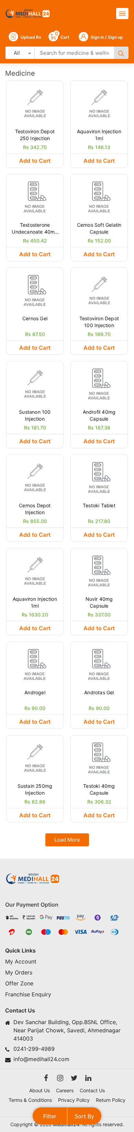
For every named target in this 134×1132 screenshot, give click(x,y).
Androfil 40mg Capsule (99, 415)
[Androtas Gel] (99, 663)
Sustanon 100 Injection (35, 415)
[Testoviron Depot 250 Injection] (35, 102)
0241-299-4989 (34, 1048)
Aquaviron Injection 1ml (99, 134)
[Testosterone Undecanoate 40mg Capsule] (35, 196)
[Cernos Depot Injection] (35, 476)
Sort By (84, 1116)
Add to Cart (35, 160)
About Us (39, 1090)
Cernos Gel (34, 318)
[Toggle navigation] (122, 13)
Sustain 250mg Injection (35, 789)
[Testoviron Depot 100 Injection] (99, 289)
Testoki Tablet (99, 505)
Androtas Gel (99, 692)
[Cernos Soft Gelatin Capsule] (99, 196)
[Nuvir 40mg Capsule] (99, 570)
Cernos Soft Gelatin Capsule (99, 228)
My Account (20, 961)
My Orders (18, 972)
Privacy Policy (74, 1100)
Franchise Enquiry (28, 994)
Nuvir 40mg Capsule (99, 602)
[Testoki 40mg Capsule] (99, 757)
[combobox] (20, 53)
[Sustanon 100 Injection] (35, 383)
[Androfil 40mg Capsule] (99, 383)
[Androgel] (35, 663)
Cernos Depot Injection (35, 508)
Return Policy (110, 1100)
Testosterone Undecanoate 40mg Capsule (35, 228)
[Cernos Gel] (35, 289)
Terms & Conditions (30, 1100)
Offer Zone (19, 983)
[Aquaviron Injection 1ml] (99, 102)
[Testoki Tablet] (99, 476)
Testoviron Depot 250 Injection (35, 134)
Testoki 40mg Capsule (99, 789)
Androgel (34, 692)
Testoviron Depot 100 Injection (99, 321)
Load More (67, 839)
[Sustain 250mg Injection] (35, 757)
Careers (65, 1090)
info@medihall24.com (41, 1059)
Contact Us (92, 1090)
